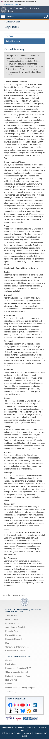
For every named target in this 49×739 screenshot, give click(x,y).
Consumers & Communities (17, 647)
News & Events (11, 619)
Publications (10, 664)
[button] (3, 9)
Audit (28, 676)
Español (8, 684)
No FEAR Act (11, 680)
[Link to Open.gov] (31, 718)
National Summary (12, 41)
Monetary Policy (12, 623)
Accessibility (10, 692)
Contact (8, 660)
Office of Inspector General (16, 672)
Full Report (9, 36)
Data (7, 643)
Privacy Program (28, 688)
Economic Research (13, 639)
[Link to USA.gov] (14, 718)
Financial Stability (12, 631)
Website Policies (12, 688)
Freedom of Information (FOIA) (18, 668)
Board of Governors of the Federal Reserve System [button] (24, 9)
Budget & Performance (14, 676)
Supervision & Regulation (16, 627)
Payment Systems (13, 635)
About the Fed (11, 616)
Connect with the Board (15, 651)
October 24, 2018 (13, 22)
